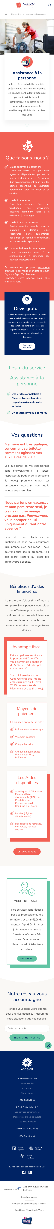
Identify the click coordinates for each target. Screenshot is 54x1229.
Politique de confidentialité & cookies (29, 1203)
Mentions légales (29, 1197)
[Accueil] (26, 5)
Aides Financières (27, 1128)
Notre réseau (27, 1093)
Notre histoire (27, 1083)
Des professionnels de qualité (27, 1116)
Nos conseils (27, 1135)
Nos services (27, 1100)
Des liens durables (27, 1121)
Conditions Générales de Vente (29, 1210)
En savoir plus (27, 852)
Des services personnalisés (27, 1112)
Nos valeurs (27, 1088)
